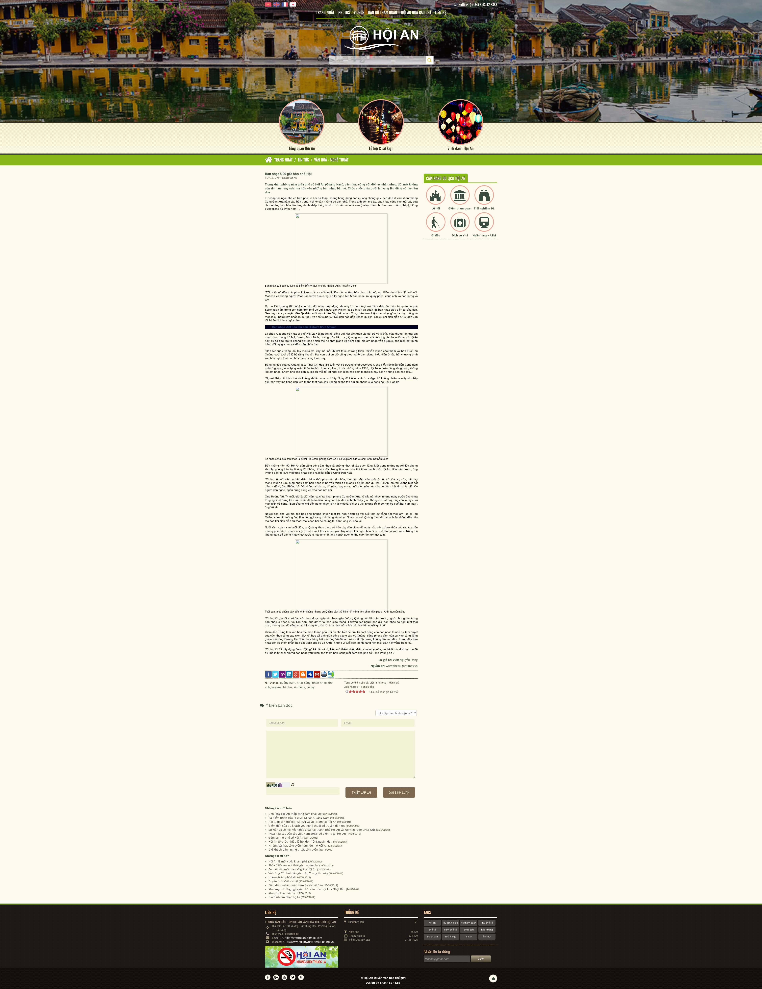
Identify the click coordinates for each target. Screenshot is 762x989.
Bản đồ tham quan (382, 13)
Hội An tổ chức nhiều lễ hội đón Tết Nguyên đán (300, 841)
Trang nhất (325, 13)
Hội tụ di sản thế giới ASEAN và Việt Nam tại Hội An (302, 822)
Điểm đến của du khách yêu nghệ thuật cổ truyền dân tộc (306, 826)
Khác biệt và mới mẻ (282, 893)
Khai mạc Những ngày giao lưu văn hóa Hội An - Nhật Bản (306, 889)
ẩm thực (487, 936)
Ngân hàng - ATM (484, 235)
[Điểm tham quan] (460, 198)
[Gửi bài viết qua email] (317, 674)
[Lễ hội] (435, 198)
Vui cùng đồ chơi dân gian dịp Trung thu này (298, 873)
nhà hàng (450, 936)
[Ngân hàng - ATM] (484, 225)
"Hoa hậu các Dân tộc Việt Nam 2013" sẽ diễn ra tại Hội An (307, 833)
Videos (359, 13)
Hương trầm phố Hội (282, 877)
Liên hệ (440, 13)
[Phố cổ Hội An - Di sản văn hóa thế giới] (381, 37)
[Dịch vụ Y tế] (460, 225)
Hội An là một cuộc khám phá (287, 861)
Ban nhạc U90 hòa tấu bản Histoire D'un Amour (304, 326)
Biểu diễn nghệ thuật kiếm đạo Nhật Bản (295, 885)
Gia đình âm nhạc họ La (284, 897)
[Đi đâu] (435, 225)
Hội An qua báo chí (416, 13)
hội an (432, 922)
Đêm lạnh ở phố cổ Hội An (285, 837)
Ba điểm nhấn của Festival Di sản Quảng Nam (298, 818)
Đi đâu (435, 235)
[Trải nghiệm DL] (484, 198)
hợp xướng (487, 929)
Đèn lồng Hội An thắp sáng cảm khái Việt (295, 814)
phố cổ (432, 929)
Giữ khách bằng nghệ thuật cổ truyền (293, 849)
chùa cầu (469, 929)
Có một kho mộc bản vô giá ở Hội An (292, 869)
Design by (383, 982)
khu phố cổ (487, 922)
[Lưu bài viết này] (330, 674)
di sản (469, 936)
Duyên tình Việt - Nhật (283, 881)
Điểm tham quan (459, 208)
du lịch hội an (450, 922)
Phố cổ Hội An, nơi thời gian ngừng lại (293, 865)
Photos (344, 13)
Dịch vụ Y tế (460, 235)
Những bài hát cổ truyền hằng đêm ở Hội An (297, 845)
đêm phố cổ (450, 929)
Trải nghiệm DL (484, 208)
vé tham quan (468, 922)
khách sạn (432, 936)
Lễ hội (436, 208)
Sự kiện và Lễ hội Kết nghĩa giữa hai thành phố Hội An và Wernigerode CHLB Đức (321, 830)
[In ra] (323, 674)
